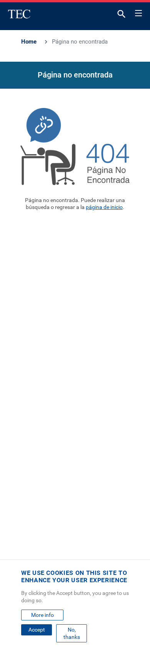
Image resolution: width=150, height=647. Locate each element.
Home (29, 41)
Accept (36, 630)
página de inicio (104, 207)
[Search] (121, 15)
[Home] (19, 14)
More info (42, 615)
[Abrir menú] (138, 12)
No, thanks (71, 633)
